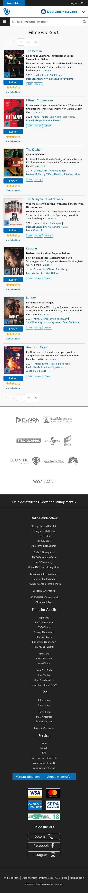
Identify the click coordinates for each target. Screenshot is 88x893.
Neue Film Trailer (44, 670)
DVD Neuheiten (44, 622)
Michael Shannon (35, 78)
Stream (48, 125)
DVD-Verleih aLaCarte (62, 12)
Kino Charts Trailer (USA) (44, 685)
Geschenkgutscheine (44, 578)
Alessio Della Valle (60, 363)
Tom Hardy (61, 269)
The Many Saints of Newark (44, 199)
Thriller (37, 75)
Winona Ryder (53, 78)
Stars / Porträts (44, 716)
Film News (44, 700)
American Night (37, 347)
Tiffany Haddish (54, 174)
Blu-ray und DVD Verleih (44, 526)
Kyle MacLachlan (35, 273)
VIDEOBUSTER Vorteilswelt (44, 597)
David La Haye (34, 120)
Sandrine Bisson (51, 120)
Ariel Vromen (57, 75)
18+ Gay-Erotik (44, 540)
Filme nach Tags (44, 602)
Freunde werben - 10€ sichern (44, 583)
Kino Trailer (44, 675)
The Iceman (34, 51)
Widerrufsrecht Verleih (44, 758)
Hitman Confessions (39, 100)
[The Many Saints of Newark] (13, 212)
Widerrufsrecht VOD (44, 762)
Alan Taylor (56, 223)
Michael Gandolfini (36, 226)
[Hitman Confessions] (13, 113)
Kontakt (44, 748)
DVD (30, 84)
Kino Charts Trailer (44, 680)
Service (44, 735)
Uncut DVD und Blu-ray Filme (44, 567)
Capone (31, 248)
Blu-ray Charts (44, 636)
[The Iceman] (13, 64)
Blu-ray (38, 84)
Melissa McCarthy (35, 174)
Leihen (13, 82)
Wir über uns (12, 878)
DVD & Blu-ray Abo (44, 552)
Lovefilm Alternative (44, 590)
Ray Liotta (68, 78)
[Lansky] (13, 311)
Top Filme (44, 617)
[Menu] (4, 21)
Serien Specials (44, 721)
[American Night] (13, 360)
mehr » (47, 70)
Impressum (46, 878)
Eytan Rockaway (59, 318)
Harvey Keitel (54, 322)
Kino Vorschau (44, 658)
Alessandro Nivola (58, 226)
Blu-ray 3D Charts (44, 646)
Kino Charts (44, 663)
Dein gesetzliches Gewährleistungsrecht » (44, 502)
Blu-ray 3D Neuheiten (44, 641)
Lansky (31, 297)
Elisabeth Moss (72, 174)
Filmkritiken (44, 711)
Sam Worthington (35, 322)
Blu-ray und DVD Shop (44, 531)
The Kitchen (34, 149)
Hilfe (44, 743)
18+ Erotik (44, 535)
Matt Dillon (52, 273)
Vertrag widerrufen (59, 776)
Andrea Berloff (58, 170)
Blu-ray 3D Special (44, 728)
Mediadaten (77, 878)
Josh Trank (48, 269)
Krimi (45, 75)
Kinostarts (44, 653)
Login (73, 3)
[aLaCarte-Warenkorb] (82, 3)
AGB (44, 753)
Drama (37, 170)
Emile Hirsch (33, 367)
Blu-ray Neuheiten (44, 632)
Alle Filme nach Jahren (44, 545)
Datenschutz (29, 878)
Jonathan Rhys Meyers (53, 367)
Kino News (44, 704)
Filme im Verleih (44, 609)
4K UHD (48, 235)
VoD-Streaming (44, 562)
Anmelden (14, 3)
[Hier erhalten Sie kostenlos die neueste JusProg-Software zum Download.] (44, 816)
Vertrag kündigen (28, 776)
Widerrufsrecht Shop (44, 767)
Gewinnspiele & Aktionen (44, 574)
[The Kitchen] (13, 162)
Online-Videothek (44, 518)
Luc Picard (55, 116)
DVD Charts (44, 627)
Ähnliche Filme (13, 92)
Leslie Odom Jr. (34, 230)
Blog (44, 692)
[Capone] (13, 261)
